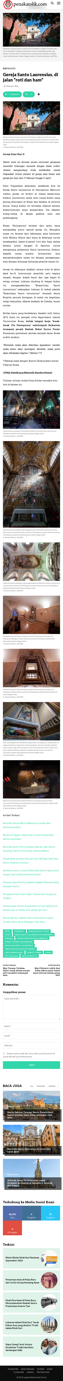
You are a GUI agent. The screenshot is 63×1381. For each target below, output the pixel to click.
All (31, 1086)
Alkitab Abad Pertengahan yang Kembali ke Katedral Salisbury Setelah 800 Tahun (29, 1183)
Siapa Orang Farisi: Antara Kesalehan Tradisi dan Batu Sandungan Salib (19, 1347)
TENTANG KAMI (43, 1372)
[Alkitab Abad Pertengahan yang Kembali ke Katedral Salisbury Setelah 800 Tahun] (31, 1173)
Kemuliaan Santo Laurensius (19, 945)
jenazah (9, 938)
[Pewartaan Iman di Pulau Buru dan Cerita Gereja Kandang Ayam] (49, 1280)
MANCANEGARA (27, 1369)
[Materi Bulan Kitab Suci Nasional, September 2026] (49, 1258)
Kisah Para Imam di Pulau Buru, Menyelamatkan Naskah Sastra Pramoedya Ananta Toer (21, 1303)
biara (7, 931)
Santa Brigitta (29, 956)
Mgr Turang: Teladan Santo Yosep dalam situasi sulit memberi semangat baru (16, 971)
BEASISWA (41, 1086)
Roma (48, 952)
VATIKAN (40, 1369)
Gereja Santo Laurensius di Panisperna (34, 935)
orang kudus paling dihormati (20, 949)
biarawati (19, 931)
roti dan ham (11, 956)
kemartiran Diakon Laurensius (32, 938)
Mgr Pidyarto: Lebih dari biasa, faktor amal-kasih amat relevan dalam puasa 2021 (46, 971)
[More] (39, 94)
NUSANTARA (13, 1369)
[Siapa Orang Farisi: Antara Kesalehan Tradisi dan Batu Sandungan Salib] (49, 1346)
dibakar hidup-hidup (39, 931)
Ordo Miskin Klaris (14, 952)
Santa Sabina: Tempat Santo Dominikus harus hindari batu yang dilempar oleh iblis (30, 1115)
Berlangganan (12, 1222)
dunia (7, 935)
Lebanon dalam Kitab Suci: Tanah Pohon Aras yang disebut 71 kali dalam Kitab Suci (22, 1325)
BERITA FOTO (9, 69)
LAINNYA (30, 1372)
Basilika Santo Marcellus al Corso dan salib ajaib (29, 1150)
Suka (12, 1207)
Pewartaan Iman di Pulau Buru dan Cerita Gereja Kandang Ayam (22, 1281)
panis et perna (34, 952)
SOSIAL (50, 1369)
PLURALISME (19, 1372)
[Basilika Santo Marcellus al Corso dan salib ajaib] (31, 1139)
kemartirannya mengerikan (18, 942)
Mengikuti (31, 1207)
